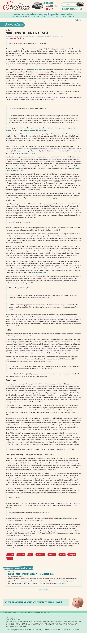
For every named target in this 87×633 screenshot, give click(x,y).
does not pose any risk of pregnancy (35, 130)
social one (64, 518)
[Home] (16, 5)
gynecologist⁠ (10, 490)
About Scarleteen (29, 631)
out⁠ (80, 61)
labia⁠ (53, 384)
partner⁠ (18, 83)
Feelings (54, 16)
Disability (45, 16)
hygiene (21, 554)
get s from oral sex (25, 134)
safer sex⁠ (48, 161)
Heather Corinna (16, 38)
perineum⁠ (35, 374)
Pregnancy (17, 16)
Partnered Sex (14, 25)
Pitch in (49, 9)
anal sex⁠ (68, 146)
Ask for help (52, 6)
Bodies (17, 14)
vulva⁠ (52, 49)
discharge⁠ (36, 480)
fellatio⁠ (38, 53)
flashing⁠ (64, 97)
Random (71, 16)
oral (30, 554)
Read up (49, 3)
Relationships (36, 14)
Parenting (27, 16)
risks (10, 558)
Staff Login (39, 631)
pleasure (40, 555)
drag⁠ (15, 190)
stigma (72, 554)
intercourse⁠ (55, 146)
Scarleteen (7, 612)
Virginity (40, 518)
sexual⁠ (39, 49)
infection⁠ (45, 138)
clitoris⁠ (66, 384)
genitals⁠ (58, 181)
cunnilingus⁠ (33, 159)
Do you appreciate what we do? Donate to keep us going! (33, 602)
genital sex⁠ (51, 163)
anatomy (52, 554)
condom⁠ (9, 159)
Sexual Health (66, 14)
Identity (25, 14)
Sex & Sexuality (51, 14)
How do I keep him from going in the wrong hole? (31, 573)
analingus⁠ (42, 159)
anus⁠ (62, 49)
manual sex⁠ (12, 388)
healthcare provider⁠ (26, 490)
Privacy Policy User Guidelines (15, 631)
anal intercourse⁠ (63, 74)
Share (78, 20)
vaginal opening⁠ (28, 386)
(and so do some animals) (34, 70)
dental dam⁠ (72, 159)
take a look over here (39, 272)
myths (62, 554)
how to (10, 554)
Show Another (43, 589)
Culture (63, 16)
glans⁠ (65, 393)
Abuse (36, 16)
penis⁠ (57, 49)
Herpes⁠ (15, 138)
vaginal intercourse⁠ (32, 151)
